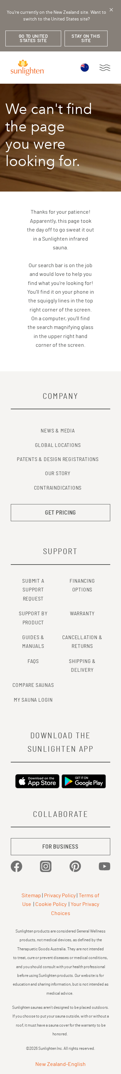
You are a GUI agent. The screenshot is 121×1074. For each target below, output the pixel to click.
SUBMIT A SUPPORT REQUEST (33, 590)
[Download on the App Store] (37, 781)
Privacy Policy (60, 895)
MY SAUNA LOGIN (33, 700)
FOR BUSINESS (60, 847)
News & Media (58, 430)
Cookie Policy (51, 904)
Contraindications (58, 488)
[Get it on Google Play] (84, 781)
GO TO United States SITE (33, 38)
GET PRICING (60, 512)
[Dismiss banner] (111, 9)
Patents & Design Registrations (58, 459)
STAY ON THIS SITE (86, 38)
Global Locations (58, 445)
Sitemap (31, 895)
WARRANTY (82, 613)
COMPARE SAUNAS (33, 685)
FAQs (33, 661)
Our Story (58, 473)
